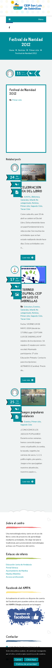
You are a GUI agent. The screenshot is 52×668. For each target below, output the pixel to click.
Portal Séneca (12, 567)
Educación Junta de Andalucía (19, 564)
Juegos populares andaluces (32, 414)
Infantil (32, 200)
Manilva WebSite (13, 574)
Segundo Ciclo (36, 206)
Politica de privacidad (26, 664)
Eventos (36, 307)
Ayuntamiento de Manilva (17, 570)
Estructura (28, 307)
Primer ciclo (34, 50)
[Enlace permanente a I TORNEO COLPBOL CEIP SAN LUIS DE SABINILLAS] (33, 282)
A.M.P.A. (27, 197)
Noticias (21, 50)
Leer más (26, 257)
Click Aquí (31, 659)
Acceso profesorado (15, 577)
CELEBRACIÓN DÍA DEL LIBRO (31, 189)
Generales (25, 200)
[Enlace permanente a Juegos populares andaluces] (33, 405)
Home (11, 50)
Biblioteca (36, 197)
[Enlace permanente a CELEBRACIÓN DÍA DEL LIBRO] (33, 180)
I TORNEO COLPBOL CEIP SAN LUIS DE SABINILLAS (31, 295)
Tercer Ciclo (25, 209)
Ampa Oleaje (9, 27)
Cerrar (18, 659)
